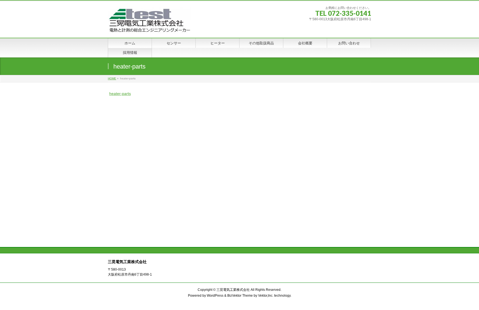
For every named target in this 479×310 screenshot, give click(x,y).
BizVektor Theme (240, 296)
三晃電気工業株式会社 (233, 290)
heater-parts (120, 93)
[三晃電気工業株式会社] (149, 27)
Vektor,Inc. (265, 296)
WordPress (215, 296)
